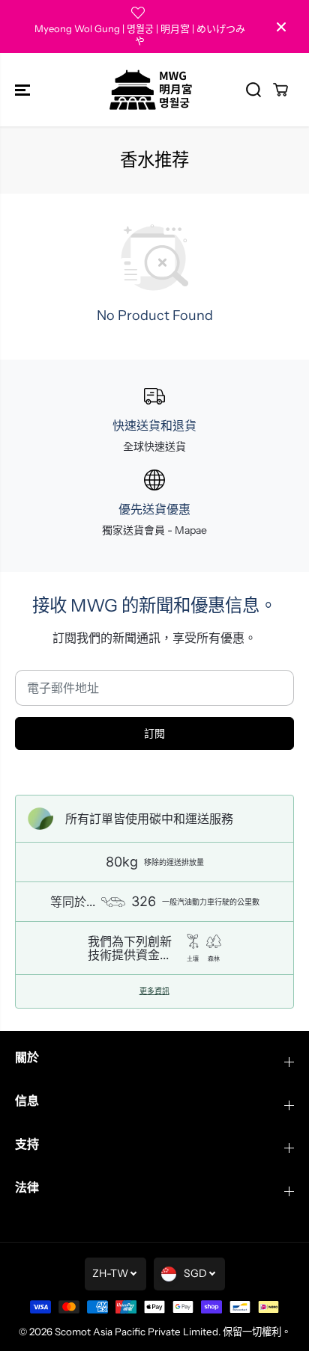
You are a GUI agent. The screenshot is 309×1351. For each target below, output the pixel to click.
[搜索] (253, 89)
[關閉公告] (281, 27)
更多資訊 (155, 991)
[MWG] (151, 90)
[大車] (280, 89)
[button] (24, 89)
